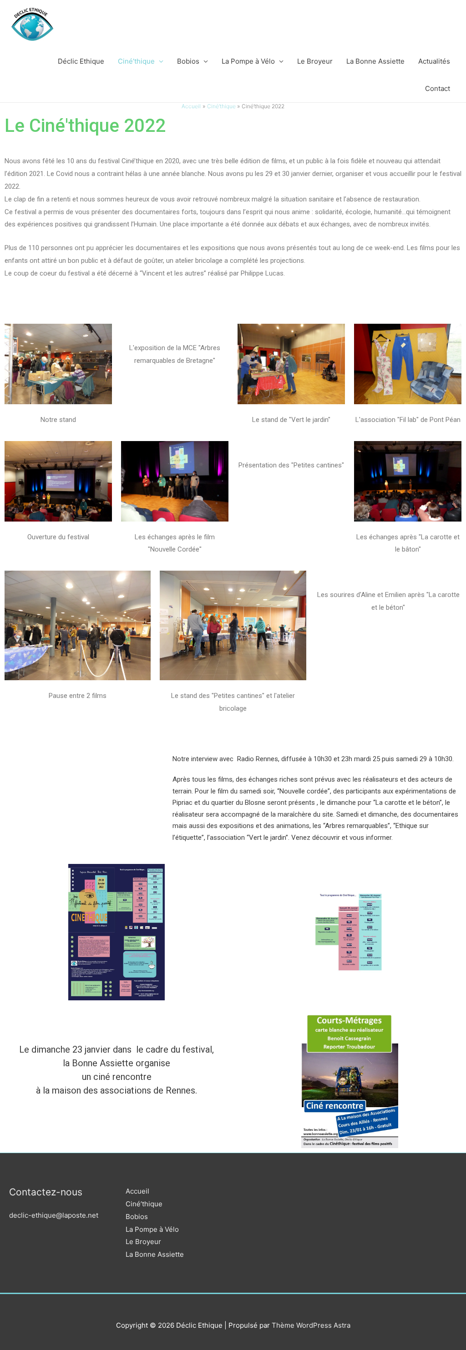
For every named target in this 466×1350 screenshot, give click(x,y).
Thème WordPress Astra (311, 1325)
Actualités (434, 61)
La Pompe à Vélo (248, 61)
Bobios (188, 61)
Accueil (137, 1191)
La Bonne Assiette (375, 61)
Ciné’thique (136, 61)
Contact (437, 88)
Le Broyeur (315, 61)
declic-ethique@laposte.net (53, 1215)
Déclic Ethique (81, 61)
